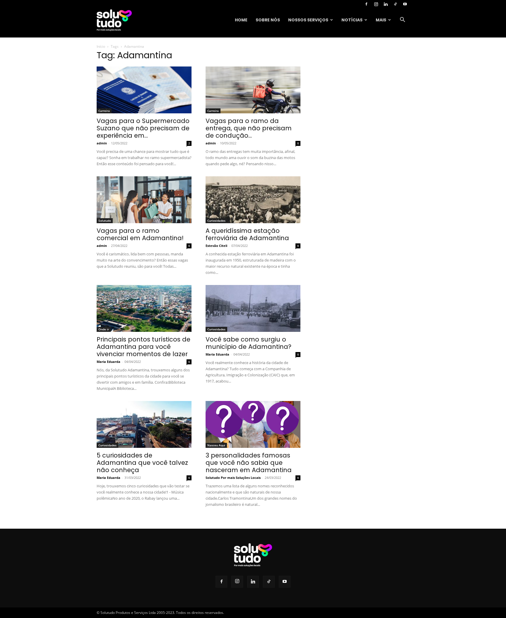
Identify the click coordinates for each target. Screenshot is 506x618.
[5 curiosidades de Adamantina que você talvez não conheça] (144, 424)
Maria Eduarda (108, 361)
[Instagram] (376, 4)
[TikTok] (395, 4)
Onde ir (103, 329)
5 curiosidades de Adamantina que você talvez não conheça (142, 462)
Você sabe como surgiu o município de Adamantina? (248, 343)
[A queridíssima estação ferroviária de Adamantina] (253, 199)
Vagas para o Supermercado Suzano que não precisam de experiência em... (143, 128)
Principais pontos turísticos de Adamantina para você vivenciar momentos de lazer (143, 346)
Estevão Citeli (216, 245)
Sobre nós (268, 20)
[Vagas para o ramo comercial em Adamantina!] (144, 199)
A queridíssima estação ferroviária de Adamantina (247, 234)
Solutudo (104, 220)
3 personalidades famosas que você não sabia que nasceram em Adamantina (249, 462)
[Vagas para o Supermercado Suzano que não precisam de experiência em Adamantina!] (144, 89)
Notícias (352, 20)
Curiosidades (216, 220)
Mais (381, 20)
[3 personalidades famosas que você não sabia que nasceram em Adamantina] (253, 424)
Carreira (104, 111)
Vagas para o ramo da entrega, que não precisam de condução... (249, 128)
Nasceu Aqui (216, 445)
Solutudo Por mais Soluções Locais (233, 477)
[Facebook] (366, 4)
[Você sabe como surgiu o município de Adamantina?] (253, 308)
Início (101, 46)
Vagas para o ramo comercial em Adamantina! (140, 234)
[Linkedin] (385, 4)
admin (102, 143)
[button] (402, 20)
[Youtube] (405, 4)
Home (241, 20)
